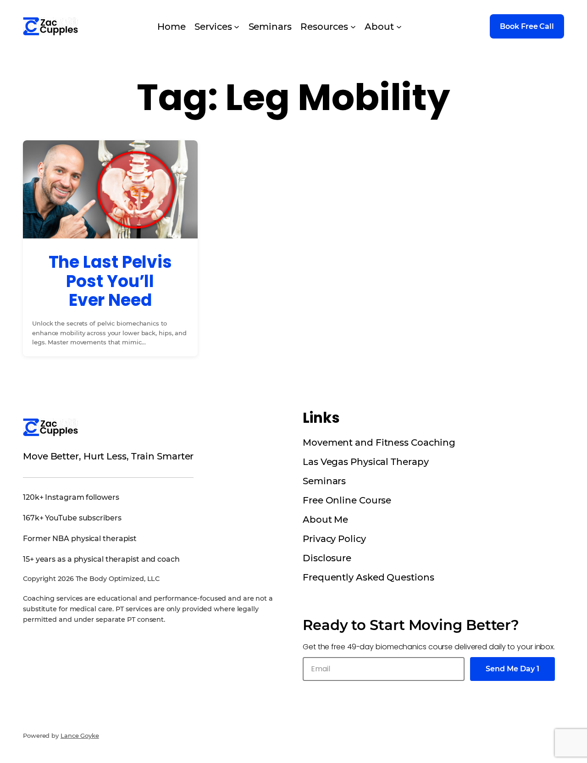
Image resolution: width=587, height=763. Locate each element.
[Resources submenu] (353, 26)
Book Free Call (527, 26)
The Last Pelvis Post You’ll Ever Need (110, 281)
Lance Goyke (80, 735)
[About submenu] (399, 26)
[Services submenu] (236, 26)
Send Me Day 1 (512, 668)
